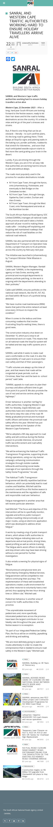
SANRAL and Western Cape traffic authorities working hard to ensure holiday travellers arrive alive (28, 25)
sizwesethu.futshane (30, 43)
